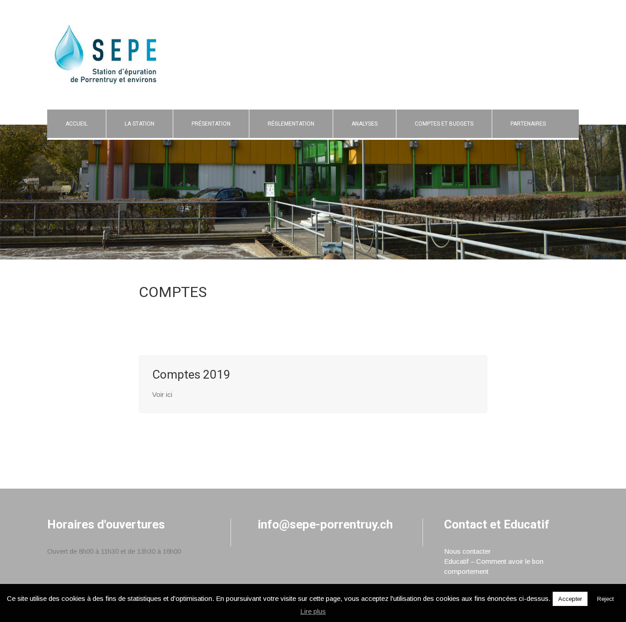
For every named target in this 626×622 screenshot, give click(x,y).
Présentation (211, 124)
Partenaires (528, 124)
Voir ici (162, 394)
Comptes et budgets (444, 124)
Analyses (364, 124)
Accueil (77, 124)
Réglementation (291, 124)
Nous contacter (467, 551)
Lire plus (313, 611)
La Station (139, 124)
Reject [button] (605, 598)
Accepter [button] (570, 598)
